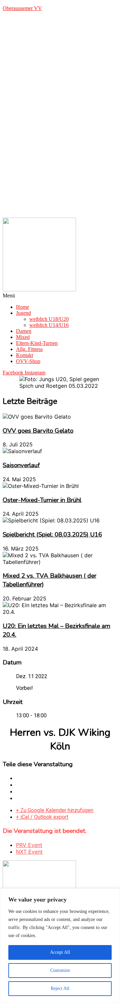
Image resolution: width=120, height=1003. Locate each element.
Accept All (60, 952)
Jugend (23, 313)
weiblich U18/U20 (49, 319)
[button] (60, 296)
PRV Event (29, 845)
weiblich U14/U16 (49, 325)
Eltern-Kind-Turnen (37, 343)
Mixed (23, 337)
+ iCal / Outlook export (42, 817)
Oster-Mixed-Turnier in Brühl (42, 500)
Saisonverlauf (21, 465)
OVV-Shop (28, 361)
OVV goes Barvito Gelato (38, 430)
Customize (60, 970)
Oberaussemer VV (22, 8)
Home (22, 307)
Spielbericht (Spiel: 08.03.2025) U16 (52, 534)
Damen (23, 331)
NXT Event (29, 851)
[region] (60, 945)
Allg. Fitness (29, 349)
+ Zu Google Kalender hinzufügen (54, 810)
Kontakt (24, 355)
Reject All (60, 988)
